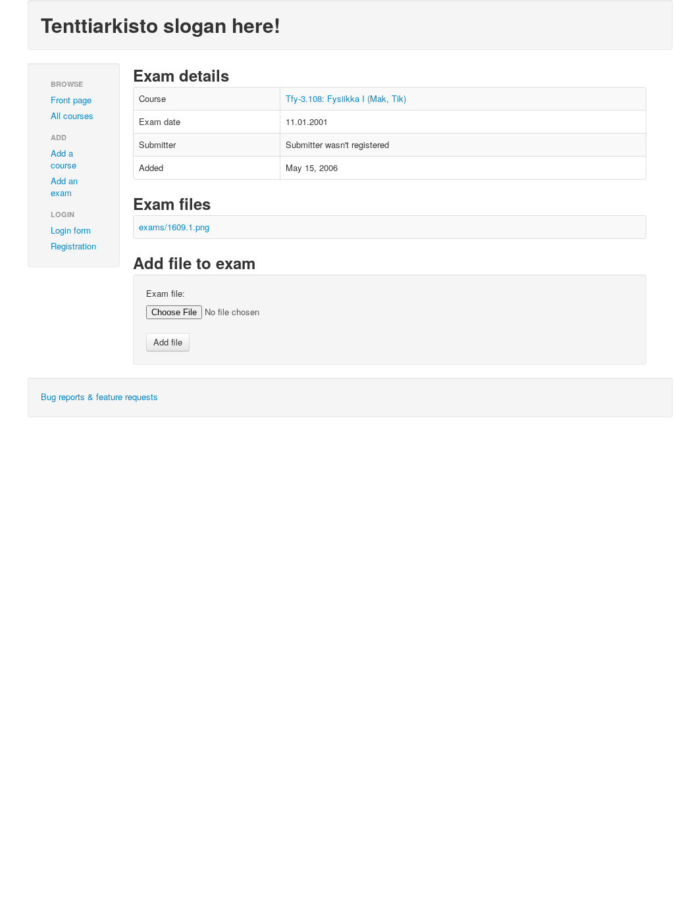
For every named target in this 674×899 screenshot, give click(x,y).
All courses (72, 115)
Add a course (63, 159)
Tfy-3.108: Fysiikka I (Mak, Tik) (346, 98)
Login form (71, 230)
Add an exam (64, 186)
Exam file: (165, 293)
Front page (71, 99)
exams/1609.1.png (174, 226)
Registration (73, 246)
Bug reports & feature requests (99, 396)
